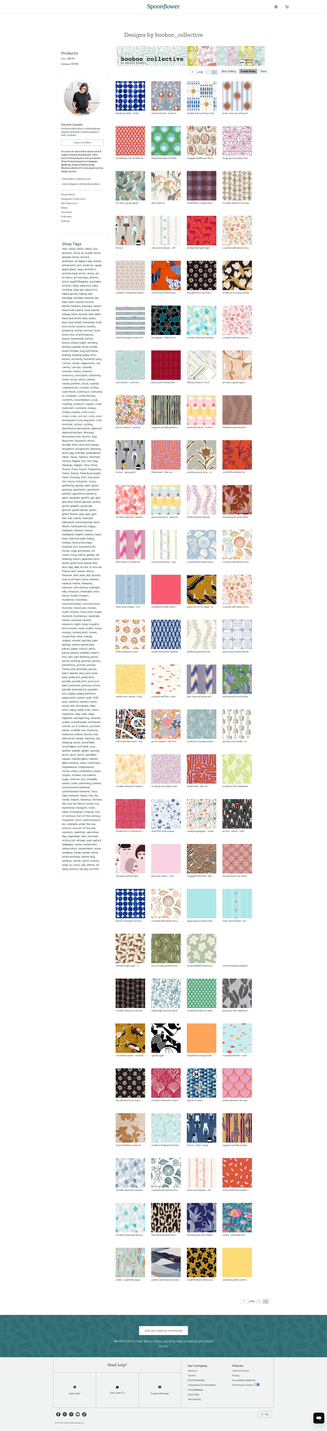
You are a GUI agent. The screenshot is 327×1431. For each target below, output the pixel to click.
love (64, 579)
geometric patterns (84, 493)
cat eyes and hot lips (127, 876)
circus (73, 379)
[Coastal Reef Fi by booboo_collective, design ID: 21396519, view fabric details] (166, 693)
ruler (84, 714)
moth (65, 612)
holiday (66, 542)
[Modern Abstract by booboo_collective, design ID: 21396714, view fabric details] (130, 782)
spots (80, 754)
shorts (88, 734)
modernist (68, 599)
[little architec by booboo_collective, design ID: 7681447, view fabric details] (201, 379)
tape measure (70, 795)
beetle (95, 310)
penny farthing (71, 660)
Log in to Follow (82, 142)
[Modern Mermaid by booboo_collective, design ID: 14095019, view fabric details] (166, 1096)
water (78, 844)
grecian (66, 510)
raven (93, 701)
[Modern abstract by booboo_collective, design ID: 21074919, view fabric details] (237, 199)
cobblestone (70, 387)
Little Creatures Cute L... (127, 651)
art (97, 273)
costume (80, 408)
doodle (66, 444)
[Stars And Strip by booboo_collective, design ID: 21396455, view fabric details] (237, 917)
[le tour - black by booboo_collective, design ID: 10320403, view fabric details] (237, 827)
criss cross (88, 412)
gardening (68, 485)
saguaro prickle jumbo (235, 1145)
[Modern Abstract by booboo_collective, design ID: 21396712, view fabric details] (130, 513)
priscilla (66, 689)
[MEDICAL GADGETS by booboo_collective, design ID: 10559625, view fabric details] (201, 827)
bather (66, 306)
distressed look (71, 436)
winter (77, 860)
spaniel (66, 750)
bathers (76, 306)
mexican (67, 587)
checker (67, 371)
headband (68, 534)
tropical (89, 811)
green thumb (70, 514)
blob (85, 318)
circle (65, 379)
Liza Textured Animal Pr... (164, 1235)
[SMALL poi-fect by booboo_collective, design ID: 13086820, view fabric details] (237, 782)
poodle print (79, 681)
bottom (88, 330)
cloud (84, 383)
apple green (69, 269)
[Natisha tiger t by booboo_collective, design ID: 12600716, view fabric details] (130, 962)
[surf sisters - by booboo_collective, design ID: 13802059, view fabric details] (130, 379)
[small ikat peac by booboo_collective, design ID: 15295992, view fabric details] (201, 1007)
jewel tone (76, 563)
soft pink (82, 746)
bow (97, 330)
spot (73, 754)
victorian (93, 836)
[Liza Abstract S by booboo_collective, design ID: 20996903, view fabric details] (130, 1096)
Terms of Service (240, 1370)
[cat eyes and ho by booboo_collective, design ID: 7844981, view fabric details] (130, 872)
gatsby (79, 485)
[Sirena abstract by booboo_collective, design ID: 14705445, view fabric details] (237, 1096)
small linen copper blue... (200, 203)
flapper (78, 465)
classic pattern (71, 383)
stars (83, 762)
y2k (83, 864)
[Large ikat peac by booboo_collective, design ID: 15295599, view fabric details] (166, 154)
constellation (82, 399)
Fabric (64, 59)
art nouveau (81, 277)
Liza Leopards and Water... (236, 517)
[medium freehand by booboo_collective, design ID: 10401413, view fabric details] (166, 1141)
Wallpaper (65, 64)
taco (94, 791)
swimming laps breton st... (130, 337)
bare (64, 302)
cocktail (84, 387)
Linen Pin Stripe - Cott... (163, 876)
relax (92, 705)
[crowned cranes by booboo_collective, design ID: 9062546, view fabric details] (130, 1052)
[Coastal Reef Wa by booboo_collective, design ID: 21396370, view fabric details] (237, 558)
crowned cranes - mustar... (130, 1055)
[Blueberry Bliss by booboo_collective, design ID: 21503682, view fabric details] (130, 109)
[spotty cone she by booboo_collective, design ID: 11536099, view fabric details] (237, 737)
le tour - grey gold (125, 472)
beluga (66, 314)
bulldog (66, 355)
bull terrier (92, 350)
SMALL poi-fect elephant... (236, 786)
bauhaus (87, 306)
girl (92, 497)
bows (65, 334)
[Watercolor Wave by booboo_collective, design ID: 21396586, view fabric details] (130, 693)
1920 (65, 249)
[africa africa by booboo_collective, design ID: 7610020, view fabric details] (166, 199)
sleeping (67, 742)
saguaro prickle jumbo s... (165, 427)
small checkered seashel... (165, 651)
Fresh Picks (248, 71)
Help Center (75, 1393)
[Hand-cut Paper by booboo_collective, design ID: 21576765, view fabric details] (130, 917)
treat (92, 807)
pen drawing (81, 656)
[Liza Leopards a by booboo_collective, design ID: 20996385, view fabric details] (237, 513)
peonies (86, 660)
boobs (91, 326)
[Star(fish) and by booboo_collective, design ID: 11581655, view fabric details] (166, 827)
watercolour (69, 848)
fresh (65, 477)
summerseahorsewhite (235, 965)
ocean (93, 632)
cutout (78, 424)
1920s (72, 249)
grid (88, 514)
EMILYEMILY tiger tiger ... (199, 247)
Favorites (66, 212)
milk (64, 591)
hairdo (77, 518)
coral (98, 404)
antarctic (88, 265)
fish (89, 461)
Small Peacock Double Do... (130, 158)
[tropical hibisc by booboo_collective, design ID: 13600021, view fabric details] (130, 1141)
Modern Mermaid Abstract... (131, 1235)
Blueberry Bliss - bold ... (128, 113)
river (87, 709)
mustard (67, 616)
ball (90, 293)
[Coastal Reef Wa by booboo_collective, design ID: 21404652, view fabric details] (166, 1186)
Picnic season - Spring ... (129, 427)
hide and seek (77, 538)
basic (72, 302)
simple (80, 738)
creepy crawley (71, 412)
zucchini (94, 868)
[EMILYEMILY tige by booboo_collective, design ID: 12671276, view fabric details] (201, 244)
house (66, 550)
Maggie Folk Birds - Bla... (200, 876)
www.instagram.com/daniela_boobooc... (82, 184)
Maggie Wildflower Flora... (200, 158)
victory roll (68, 840)
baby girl (78, 289)
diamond (96, 428)
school (66, 726)
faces (73, 457)
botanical (67, 330)
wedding (67, 852)
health (79, 534)
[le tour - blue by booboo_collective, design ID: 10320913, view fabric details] (201, 1141)
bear (87, 310)
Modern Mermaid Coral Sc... (166, 1100)
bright (83, 342)
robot (95, 709)
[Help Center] (74, 1388)
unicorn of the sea (84, 828)
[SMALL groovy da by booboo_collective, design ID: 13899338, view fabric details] (166, 782)
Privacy (235, 1375)
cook (94, 399)
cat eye (76, 367)
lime (76, 575)
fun (64, 481)
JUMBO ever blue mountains (166, 1279)
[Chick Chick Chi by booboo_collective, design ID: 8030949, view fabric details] (166, 289)
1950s (80, 249)
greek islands (80, 510)
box (72, 334)
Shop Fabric (193, 1394)
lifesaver (67, 575)
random (84, 701)
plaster (73, 673)
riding (72, 709)
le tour (84, 567)
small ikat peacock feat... (200, 1010)
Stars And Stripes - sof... (128, 606)
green (92, 510)
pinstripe (82, 669)
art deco (67, 277)
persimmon (68, 665)
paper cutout (79, 648)
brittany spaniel (71, 346)
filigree (76, 461)
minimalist (86, 591)
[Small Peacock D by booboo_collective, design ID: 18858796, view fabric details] (130, 154)
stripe (97, 771)
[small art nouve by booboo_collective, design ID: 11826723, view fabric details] (201, 737)
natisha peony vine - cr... (200, 472)
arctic (82, 273)
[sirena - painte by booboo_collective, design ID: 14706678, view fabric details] (237, 1231)
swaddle (92, 779)
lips (89, 575)
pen (70, 656)
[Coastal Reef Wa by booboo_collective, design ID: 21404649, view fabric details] (166, 917)
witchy (95, 860)
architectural (69, 273)
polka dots (87, 677)
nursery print (80, 632)
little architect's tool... (199, 382)
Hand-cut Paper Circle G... (129, 920)
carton (66, 367)
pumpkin (93, 689)
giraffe (85, 497)
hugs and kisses (80, 550)
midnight (94, 587)
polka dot (74, 677)
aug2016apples (79, 281)
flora (86, 465)
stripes (66, 775)
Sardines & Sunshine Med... (201, 113)
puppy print (69, 697)
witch (85, 860)
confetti (67, 399)
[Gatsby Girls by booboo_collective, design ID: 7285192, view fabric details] (166, 1052)
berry (74, 314)
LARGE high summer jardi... (165, 1010)
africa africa (158, 203)
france (75, 473)
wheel (86, 852)
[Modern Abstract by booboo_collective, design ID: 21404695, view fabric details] (130, 1186)
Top (266, 1414)
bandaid (78, 297)
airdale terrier (93, 253)
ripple (80, 709)
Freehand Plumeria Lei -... (235, 427)
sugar (65, 779)
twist (78, 820)
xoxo (77, 864)
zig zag (83, 868)
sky (98, 738)
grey (81, 514)
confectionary (86, 395)
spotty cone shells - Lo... (235, 741)
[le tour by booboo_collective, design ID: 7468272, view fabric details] (130, 244)
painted (86, 640)
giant (65, 497)
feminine (94, 457)
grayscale (86, 505)
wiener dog (88, 856)
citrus (82, 379)
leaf (73, 571)
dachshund (68, 428)
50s (95, 249)
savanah (95, 718)
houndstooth (87, 546)
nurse (98, 628)
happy (91, 526)
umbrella (72, 824)
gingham (74, 497)
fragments (94, 469)
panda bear (87, 644)
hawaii (88, 530)
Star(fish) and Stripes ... (163, 831)
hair (70, 518)
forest (83, 469)
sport (65, 754)
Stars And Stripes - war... (164, 562)
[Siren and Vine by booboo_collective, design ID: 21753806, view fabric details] (166, 109)
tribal (65, 811)
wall (89, 840)
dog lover (67, 440)
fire (84, 461)
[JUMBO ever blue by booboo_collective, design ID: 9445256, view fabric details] (166, 1276)
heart (98, 534)
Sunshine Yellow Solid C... (236, 1279)
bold (98, 322)
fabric (65, 457)
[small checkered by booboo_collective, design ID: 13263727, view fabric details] (166, 648)
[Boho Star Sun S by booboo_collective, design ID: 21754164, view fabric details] (237, 109)
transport (81, 807)
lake (76, 567)
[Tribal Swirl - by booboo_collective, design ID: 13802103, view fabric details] (166, 468)
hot (75, 546)
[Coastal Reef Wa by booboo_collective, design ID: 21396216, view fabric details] (237, 334)
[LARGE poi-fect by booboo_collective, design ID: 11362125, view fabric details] (237, 1007)
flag (95, 461)
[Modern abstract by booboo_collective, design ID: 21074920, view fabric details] (130, 1007)
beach (97, 306)
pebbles (85, 652)
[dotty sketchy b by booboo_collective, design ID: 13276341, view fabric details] (237, 1186)
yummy (73, 868)
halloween (68, 522)
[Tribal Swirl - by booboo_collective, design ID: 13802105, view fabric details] (201, 782)
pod (87, 673)
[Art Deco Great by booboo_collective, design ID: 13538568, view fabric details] (130, 199)
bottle (78, 330)
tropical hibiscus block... (129, 1145)
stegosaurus (86, 767)
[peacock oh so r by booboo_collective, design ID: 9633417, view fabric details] (201, 603)
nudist (89, 628)
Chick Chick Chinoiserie (163, 292)
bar (96, 297)
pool (91, 681)
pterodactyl (79, 689)
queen (81, 697)
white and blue (71, 856)
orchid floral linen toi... (234, 472)
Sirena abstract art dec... (236, 1100)
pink (73, 669)
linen (82, 575)
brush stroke (89, 346)
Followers (66, 216)
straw (74, 771)
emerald (79, 452)
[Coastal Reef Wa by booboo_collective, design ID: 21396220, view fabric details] (237, 603)
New (264, 71)
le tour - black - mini (233, 831)
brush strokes (70, 350)
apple (98, 265)
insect (77, 559)
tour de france (76, 803)
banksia (88, 297)
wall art (96, 840)
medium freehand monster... (166, 1145)
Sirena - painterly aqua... (129, 1279)
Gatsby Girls (157, 1055)
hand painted (79, 526)
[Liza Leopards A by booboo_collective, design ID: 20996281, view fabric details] (237, 693)
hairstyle (87, 518)
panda (75, 644)
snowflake (88, 742)
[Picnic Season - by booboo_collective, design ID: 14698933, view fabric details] (166, 737)
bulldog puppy (80, 355)
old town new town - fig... (129, 741)
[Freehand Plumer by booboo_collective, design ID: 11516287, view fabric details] (237, 423)
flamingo (67, 465)
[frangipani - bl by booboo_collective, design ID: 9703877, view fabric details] (166, 334)
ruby (77, 714)
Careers (192, 1375)
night (77, 624)
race (64, 701)
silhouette (68, 738)
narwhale (93, 616)
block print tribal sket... (163, 382)
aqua (80, 269)
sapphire (67, 718)
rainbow (73, 701)
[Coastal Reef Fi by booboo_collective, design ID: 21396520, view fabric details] (237, 1052)
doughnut (68, 448)
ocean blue (68, 636)
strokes (76, 775)
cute (91, 416)
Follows (65, 221)
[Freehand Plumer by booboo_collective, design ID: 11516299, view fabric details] (201, 513)
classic (91, 379)
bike (91, 314)
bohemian (89, 322)
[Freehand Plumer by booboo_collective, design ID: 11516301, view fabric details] (201, 648)
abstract (67, 253)
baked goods (70, 293)
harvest (78, 530)
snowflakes (69, 746)
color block (68, 391)
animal (97, 261)
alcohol (84, 257)
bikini (98, 314)
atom (65, 281)
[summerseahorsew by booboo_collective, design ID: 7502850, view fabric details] (237, 962)
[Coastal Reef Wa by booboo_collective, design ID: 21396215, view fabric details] (237, 244)
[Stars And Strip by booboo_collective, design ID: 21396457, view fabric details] (201, 1186)
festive (66, 461)
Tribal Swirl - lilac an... (162, 472)
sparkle (76, 750)
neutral (86, 620)
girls (97, 497)
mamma (93, 579)
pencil (94, 656)
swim (74, 783)
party (92, 648)
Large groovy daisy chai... (236, 158)
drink (65, 452)
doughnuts (82, 448)
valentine (79, 832)
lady (70, 567)
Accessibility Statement (243, 1380)
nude (81, 628)
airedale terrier (70, 257)
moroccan (80, 607)
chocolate (81, 375)
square (66, 758)
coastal (94, 383)
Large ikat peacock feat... (164, 158)
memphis (86, 583)
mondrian (81, 599)
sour (92, 746)
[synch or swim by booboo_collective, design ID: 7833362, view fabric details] (201, 1096)
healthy (88, 534)
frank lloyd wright (90, 473)
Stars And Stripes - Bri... (235, 920)
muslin (98, 612)
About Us (192, 1370)
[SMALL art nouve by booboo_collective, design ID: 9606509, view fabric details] (237, 289)
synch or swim (195, 1100)
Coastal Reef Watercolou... (236, 247)
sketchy (90, 738)
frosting (75, 477)
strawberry (85, 771)
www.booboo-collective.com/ (76, 179)
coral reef (68, 408)
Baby (76, 285)
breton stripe (70, 342)
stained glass (79, 758)
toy (97, 803)
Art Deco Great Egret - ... (129, 203)
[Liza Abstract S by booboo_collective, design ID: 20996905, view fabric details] (237, 872)
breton (89, 338)
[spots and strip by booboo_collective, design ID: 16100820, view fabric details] (237, 648)
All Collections (69, 203)
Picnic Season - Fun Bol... (164, 741)
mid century (80, 587)
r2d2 (95, 697)
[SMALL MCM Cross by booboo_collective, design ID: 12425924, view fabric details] (130, 827)
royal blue (68, 714)
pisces (92, 669)
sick (95, 734)
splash (85, 750)
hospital (67, 546)
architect (90, 269)
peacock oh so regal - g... (200, 606)
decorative (83, 428)
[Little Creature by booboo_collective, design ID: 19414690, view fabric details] (130, 648)
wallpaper (67, 844)
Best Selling (229, 71)
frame (65, 473)
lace (64, 567)
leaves (81, 571)
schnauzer (94, 722)
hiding (90, 538)
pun (64, 693)
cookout (78, 404)
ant (79, 265)
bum (93, 355)
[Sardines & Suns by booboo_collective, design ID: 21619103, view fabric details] (201, 109)
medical (66, 583)
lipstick (96, 575)
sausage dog (81, 718)
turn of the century (88, 815)
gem (87, 485)
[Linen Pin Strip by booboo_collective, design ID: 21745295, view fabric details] (166, 872)
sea (83, 730)
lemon (90, 571)
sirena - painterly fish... (235, 1235)
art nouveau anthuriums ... (165, 965)
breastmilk (77, 338)
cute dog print (86, 420)
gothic (97, 501)
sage (91, 714)
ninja (85, 624)
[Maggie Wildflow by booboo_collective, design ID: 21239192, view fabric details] (201, 154)
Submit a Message (160, 1393)
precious (74, 685)
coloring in (83, 391)
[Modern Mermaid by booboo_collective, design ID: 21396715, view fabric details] (130, 1231)
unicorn (66, 828)
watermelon (85, 848)
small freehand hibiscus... (200, 965)
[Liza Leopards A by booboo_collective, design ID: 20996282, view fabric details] (201, 1231)
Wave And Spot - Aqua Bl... (165, 517)
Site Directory (194, 1399)
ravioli (65, 705)
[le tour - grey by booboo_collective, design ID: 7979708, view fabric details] (130, 468)
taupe (83, 795)
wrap (65, 864)
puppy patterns (86, 693)
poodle (66, 681)
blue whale (74, 322)
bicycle (83, 314)
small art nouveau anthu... (201, 741)
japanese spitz (90, 559)
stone (65, 771)
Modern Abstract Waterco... (202, 337)
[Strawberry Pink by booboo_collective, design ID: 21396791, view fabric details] (166, 603)
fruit (83, 477)
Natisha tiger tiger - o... (128, 965)
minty (65, 595)
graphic (75, 505)
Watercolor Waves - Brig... (129, 696)
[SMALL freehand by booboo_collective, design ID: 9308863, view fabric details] (201, 1276)
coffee (94, 387)
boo (64, 326)
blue (64, 322)
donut (91, 440)
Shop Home (68, 194)
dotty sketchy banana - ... (236, 1190)
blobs (92, 318)
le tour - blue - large (197, 1145)
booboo (81, 326)
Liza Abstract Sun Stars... (200, 292)
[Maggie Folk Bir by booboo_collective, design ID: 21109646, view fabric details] (201, 872)
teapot (75, 799)
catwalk (86, 367)
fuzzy (92, 481)
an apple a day (83, 261)
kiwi (95, 563)
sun (83, 779)
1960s (88, 249)
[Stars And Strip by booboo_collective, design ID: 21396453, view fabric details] (166, 244)
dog (94, 436)
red (72, 705)
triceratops (76, 811)
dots (75, 444)
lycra (85, 579)
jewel (65, 563)
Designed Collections (73, 198)
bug (82, 350)
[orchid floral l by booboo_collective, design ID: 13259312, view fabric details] (237, 468)
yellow (91, 864)
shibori (79, 734)
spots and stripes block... (236, 651)
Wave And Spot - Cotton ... (201, 427)
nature (66, 620)
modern (83, 595)
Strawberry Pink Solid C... (164, 606)
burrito (66, 359)
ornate (76, 640)
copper (89, 404)
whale (77, 852)
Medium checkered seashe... (131, 292)
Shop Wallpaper (195, 1390)
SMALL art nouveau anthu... (237, 292)
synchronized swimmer (76, 791)
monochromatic (72, 603)
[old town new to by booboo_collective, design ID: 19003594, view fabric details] (130, 737)
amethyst (68, 261)
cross (65, 416)
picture (81, 665)
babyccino (91, 289)
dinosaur (89, 432)
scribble (75, 730)
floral (94, 465)
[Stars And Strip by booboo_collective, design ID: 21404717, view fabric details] (166, 558)
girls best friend (71, 501)
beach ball (68, 310)
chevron (87, 371)
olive (79, 636)
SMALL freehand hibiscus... (200, 1279)
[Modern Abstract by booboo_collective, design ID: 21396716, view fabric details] (201, 334)
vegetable (74, 836)
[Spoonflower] (163, 7)
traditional (68, 807)
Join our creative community (163, 1330)
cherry (77, 371)
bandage (67, 297)
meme (76, 583)
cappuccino (88, 363)
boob (71, 326)
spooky (94, 750)
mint (96, 591)
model (74, 595)
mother (74, 612)
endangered (93, 452)
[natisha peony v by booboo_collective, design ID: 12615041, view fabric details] (201, 468)
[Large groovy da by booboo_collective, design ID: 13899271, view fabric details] (237, 154)
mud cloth (86, 612)
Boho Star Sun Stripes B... (236, 113)
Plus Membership (196, 1380)
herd (64, 538)
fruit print (93, 477)
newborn (67, 624)
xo (70, 864)
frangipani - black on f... (164, 337)
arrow (90, 273)
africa (76, 253)
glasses (86, 501)
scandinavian (79, 722)
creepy (92, 408)
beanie (79, 310)
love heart (74, 579)
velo (83, 836)
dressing (95, 448)
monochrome (91, 603)
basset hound (84, 302)
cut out (82, 416)
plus (81, 673)
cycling (88, 424)
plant (65, 673)
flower (66, 469)
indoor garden (86, 554)
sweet (66, 783)
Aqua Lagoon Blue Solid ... (200, 920)
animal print (69, 265)
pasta (65, 652)
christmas (95, 375)
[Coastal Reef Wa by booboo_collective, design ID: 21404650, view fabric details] (201, 558)
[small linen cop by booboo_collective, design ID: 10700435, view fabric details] (201, 199)
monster (67, 607)
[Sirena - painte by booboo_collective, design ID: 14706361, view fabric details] (130, 1276)
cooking (67, 404)
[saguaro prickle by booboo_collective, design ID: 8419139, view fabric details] (237, 1141)
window (67, 860)
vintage (80, 840)
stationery (93, 762)
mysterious (80, 616)
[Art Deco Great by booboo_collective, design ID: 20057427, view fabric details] (237, 379)
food (74, 469)
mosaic (92, 607)
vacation (67, 832)
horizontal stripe (82, 542)
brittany (92, 342)
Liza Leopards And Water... (236, 696)
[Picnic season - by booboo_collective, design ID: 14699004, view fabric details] (130, 423)
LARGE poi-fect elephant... (236, 1010)
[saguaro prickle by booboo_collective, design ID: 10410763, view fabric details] (166, 423)
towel (89, 803)
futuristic (82, 481)
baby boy (85, 285)
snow (76, 742)
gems (95, 485)
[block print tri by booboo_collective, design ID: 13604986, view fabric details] (166, 379)
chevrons (67, 375)
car (98, 363)
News (64, 207)
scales (66, 722)
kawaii (87, 563)
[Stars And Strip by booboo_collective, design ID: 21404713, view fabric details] (130, 603)
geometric (79, 489)
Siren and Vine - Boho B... (164, 113)
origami (66, 640)
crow (73, 416)
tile (64, 803)
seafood (92, 730)
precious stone (90, 685)
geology (67, 489)
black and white (71, 318)
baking (83, 293)
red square (81, 705)
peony (96, 660)
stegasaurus (69, 767)
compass (70, 395)
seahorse (67, 734)
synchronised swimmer (76, 787)
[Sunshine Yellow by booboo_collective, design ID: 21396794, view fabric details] (237, 1276)
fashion (83, 457)
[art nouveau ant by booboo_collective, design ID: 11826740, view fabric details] (166, 962)
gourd (65, 505)
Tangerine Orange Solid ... (200, 1055)
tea (91, 795)
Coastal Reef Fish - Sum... (164, 696)
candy (75, 363)
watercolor (90, 844)
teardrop (85, 799)
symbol (96, 783)
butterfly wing (92, 359)
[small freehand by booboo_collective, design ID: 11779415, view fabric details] (201, 962)
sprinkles (91, 754)
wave (97, 848)
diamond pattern (72, 432)
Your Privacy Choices (242, 1385)
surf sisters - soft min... (128, 382)
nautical (76, 620)
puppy (71, 693)
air (82, 253)
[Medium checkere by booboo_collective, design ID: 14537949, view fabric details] (130, 289)
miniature (73, 591)
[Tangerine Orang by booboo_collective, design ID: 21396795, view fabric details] (201, 1052)
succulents (89, 775)
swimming (85, 783)
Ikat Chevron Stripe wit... (129, 562)
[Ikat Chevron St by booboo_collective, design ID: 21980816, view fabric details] (130, 558)
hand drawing (84, 522)
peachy (74, 652)
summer (75, 779)
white (94, 852)
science (83, 726)
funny (71, 481)
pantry (66, 648)
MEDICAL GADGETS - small (200, 831)
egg (71, 452)
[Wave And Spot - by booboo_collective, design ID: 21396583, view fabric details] (166, 513)
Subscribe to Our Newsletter (201, 1385)
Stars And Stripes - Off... (164, 247)
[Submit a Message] (159, 1388)
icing (73, 554)
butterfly (77, 359)
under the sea (87, 824)
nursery (66, 632)
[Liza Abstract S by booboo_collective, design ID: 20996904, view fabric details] (201, 289)
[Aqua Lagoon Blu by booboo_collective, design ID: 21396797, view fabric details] (201, 917)
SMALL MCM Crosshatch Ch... (131, 831)
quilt (88, 697)
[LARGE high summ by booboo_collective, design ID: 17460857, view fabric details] (166, 1007)
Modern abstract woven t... (237, 203)
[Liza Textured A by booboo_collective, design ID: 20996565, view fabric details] (166, 1231)
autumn (66, 285)
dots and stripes (89, 444)
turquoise (68, 820)
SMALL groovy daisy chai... (164, 786)
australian (95, 281)
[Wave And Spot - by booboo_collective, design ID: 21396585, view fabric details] (201, 423)
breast (66, 338)
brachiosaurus (84, 334)
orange (88, 636)
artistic (94, 277)
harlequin (67, 530)
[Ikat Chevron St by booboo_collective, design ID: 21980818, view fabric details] (201, 693)
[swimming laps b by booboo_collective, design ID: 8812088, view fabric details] (130, 334)
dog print (80, 440)
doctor (86, 436)
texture (97, 799)
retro (65, 709)
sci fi (74, 726)
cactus (66, 363)
